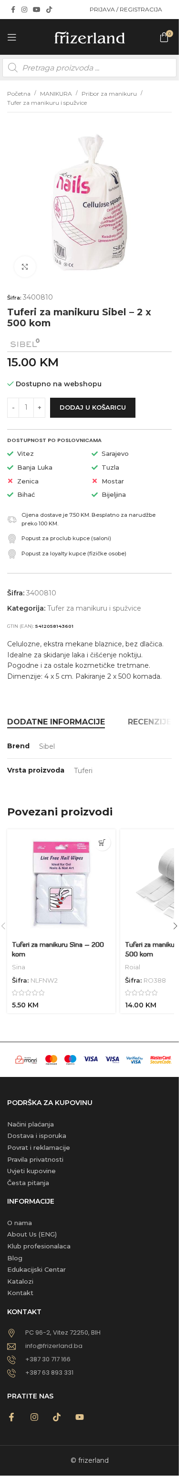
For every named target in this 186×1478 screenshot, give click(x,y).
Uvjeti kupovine (31, 1171)
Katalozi (20, 1281)
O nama (19, 1223)
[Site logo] (89, 36)
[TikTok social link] (49, 9)
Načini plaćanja (30, 1124)
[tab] (56, 722)
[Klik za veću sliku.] (25, 267)
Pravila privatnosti (35, 1159)
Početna (19, 93)
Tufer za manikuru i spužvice (47, 102)
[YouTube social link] (36, 9)
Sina (18, 967)
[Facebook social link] (13, 9)
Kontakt (20, 1293)
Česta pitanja (28, 1182)
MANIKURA (56, 93)
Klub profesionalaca (39, 1246)
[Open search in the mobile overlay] (89, 67)
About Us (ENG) (32, 1234)
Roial (132, 967)
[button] (102, 842)
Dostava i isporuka (36, 1135)
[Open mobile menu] (11, 37)
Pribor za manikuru (109, 93)
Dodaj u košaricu (93, 407)
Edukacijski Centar (36, 1269)
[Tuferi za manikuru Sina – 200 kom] (61, 883)
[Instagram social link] (24, 9)
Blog (14, 1258)
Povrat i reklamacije (38, 1147)
